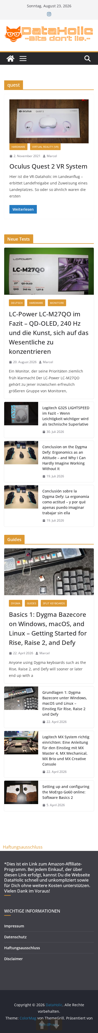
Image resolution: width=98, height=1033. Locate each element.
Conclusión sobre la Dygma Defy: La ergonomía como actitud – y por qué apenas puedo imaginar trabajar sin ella (65, 502)
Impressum (14, 925)
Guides (31, 603)
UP (42, 1024)
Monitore (57, 303)
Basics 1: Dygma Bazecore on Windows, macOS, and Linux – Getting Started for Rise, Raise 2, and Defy (48, 628)
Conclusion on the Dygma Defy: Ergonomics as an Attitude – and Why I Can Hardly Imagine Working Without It (64, 457)
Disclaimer (13, 958)
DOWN (56, 1024)
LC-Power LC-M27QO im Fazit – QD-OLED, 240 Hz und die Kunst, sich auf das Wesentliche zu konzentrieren (49, 333)
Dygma (15, 603)
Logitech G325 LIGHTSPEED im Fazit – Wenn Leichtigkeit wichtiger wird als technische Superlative (65, 416)
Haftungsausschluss (23, 847)
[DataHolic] (10, 58)
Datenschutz (15, 936)
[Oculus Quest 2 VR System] (49, 121)
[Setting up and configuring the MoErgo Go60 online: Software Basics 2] (21, 796)
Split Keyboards (54, 603)
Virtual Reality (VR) (45, 147)
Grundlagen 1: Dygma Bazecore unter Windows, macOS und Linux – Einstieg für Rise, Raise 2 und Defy (64, 703)
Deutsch (16, 303)
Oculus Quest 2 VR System (48, 166)
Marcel (52, 156)
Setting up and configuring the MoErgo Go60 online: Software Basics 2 (65, 792)
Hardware (18, 147)
